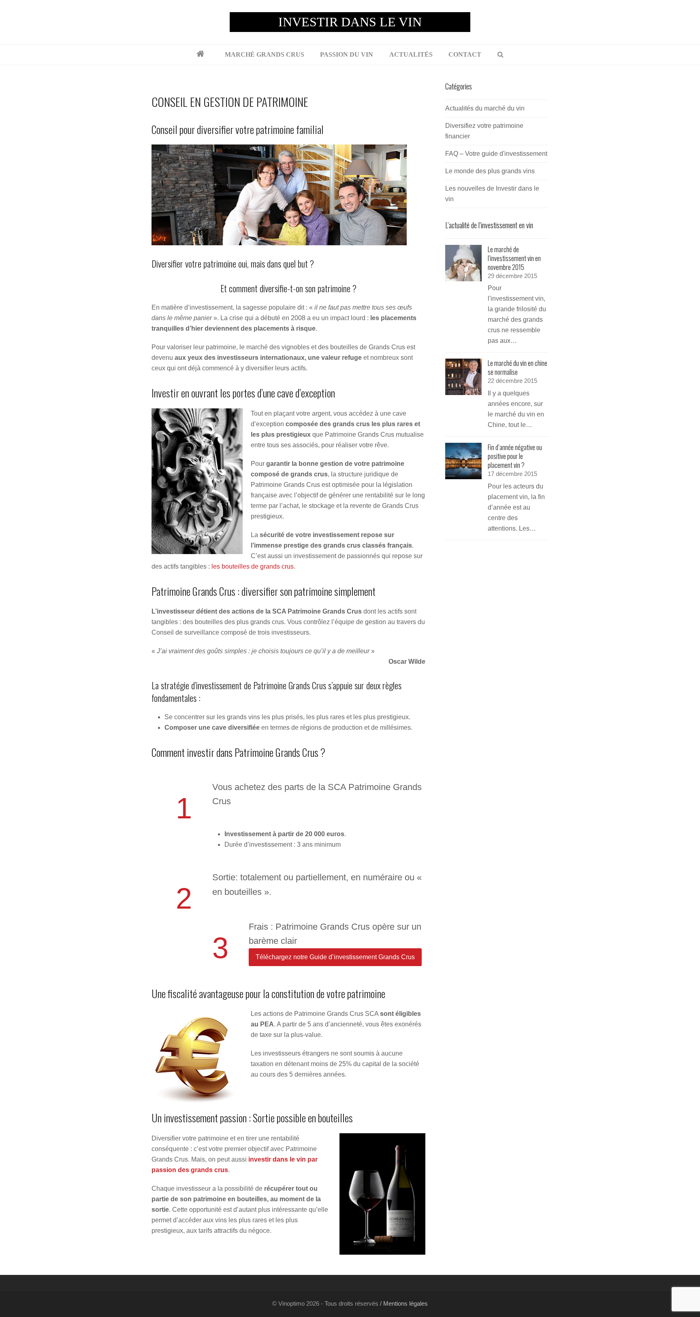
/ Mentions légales (403, 1303)
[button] (500, 55)
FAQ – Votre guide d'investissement (496, 153)
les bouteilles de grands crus (252, 566)
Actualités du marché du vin (485, 108)
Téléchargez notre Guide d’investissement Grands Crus (335, 957)
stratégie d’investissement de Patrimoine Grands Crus (243, 685)
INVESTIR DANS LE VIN (350, 22)
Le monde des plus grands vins (490, 171)
